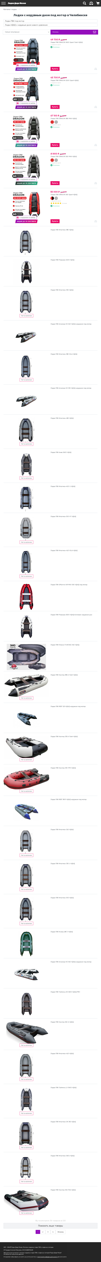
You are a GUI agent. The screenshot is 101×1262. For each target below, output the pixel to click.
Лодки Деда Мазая (17, 3)
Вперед (61, 1232)
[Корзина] (97, 3)
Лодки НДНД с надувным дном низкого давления (26, 25)
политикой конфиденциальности (47, 1257)
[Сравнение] (91, 3)
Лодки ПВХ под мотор (14, 21)
